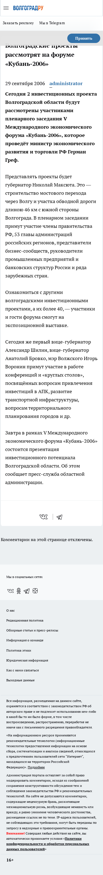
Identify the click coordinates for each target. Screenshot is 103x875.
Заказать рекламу (18, 22)
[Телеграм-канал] (27, 590)
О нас (10, 610)
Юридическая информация (27, 660)
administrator (66, 83)
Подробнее (36, 767)
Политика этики (18, 650)
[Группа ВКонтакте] (10, 590)
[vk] (44, 517)
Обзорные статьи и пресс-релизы (32, 630)
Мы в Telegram (52, 22)
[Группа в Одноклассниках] (19, 590)
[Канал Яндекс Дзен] (35, 590)
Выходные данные (20, 680)
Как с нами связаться (22, 670)
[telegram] (61, 517)
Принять (83, 38)
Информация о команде (24, 640)
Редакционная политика (24, 620)
